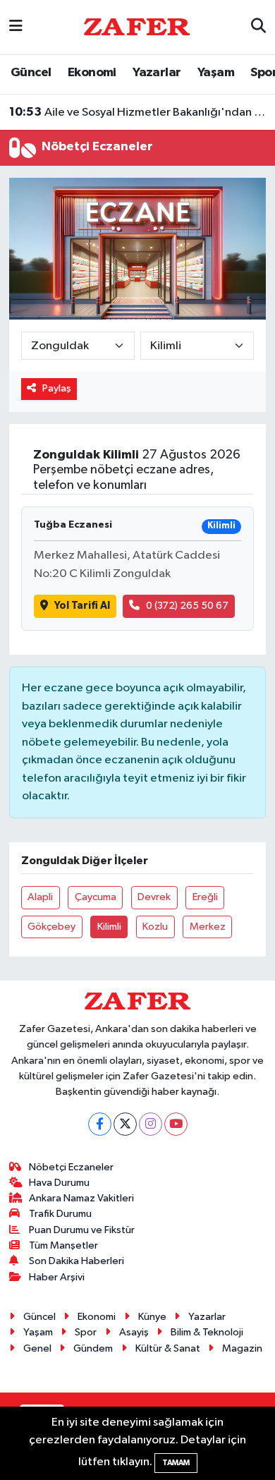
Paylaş (56, 388)
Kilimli (109, 926)
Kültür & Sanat (167, 1348)
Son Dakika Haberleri (76, 1261)
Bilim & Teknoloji (207, 1332)
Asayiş (134, 1332)
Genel (37, 1348)
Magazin (242, 1348)
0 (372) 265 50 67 (187, 605)
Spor (86, 1332)
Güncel (31, 72)
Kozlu (155, 926)
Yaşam (215, 72)
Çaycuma (95, 897)
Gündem (93, 1348)
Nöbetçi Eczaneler (71, 1167)
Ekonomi (92, 72)
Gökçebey (51, 926)
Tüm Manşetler (63, 1245)
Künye (152, 1316)
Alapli (40, 897)
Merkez (208, 926)
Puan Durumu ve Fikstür (82, 1230)
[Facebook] (99, 1124)
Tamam (176, 1463)
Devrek (154, 897)
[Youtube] (176, 1124)
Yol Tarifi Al (82, 605)
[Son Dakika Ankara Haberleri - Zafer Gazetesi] (137, 26)
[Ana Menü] (16, 27)
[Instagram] (150, 1124)
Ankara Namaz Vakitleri (81, 1198)
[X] (125, 1124)
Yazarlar (157, 72)
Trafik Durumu (60, 1213)
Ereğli (205, 897)
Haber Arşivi (57, 1277)
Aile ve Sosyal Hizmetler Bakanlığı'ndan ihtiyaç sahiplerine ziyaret (138, 112)
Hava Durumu (59, 1182)
